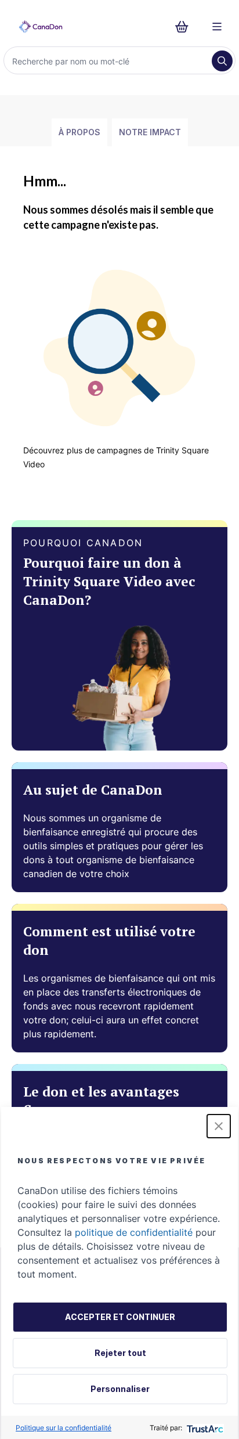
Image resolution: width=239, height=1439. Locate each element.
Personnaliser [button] (120, 1389)
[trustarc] (204, 1427)
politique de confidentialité (134, 1232)
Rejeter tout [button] (120, 1353)
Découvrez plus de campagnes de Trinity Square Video (116, 457)
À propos (79, 132)
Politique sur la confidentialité (63, 1427)
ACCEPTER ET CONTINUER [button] (120, 1317)
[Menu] (217, 27)
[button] (218, 1126)
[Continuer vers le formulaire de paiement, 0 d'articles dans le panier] (185, 27)
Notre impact (150, 132)
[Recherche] (222, 61)
